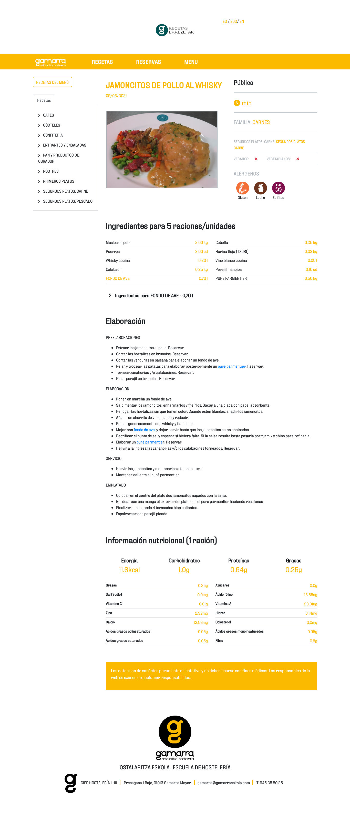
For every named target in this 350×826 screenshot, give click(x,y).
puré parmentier (232, 365)
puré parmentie (150, 441)
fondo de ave (144, 429)
